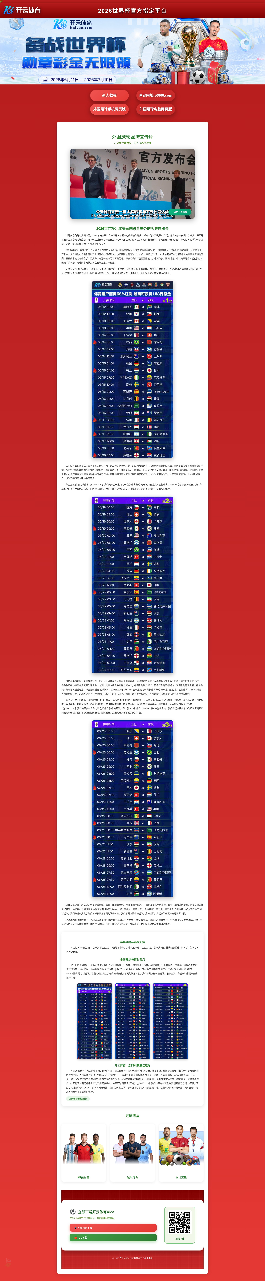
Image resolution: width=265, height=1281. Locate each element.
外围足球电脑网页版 (156, 109)
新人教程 (109, 95)
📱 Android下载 (83, 1228)
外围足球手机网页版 (109, 109)
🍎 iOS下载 (80, 1237)
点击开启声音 (180, 212)
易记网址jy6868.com (155, 95)
